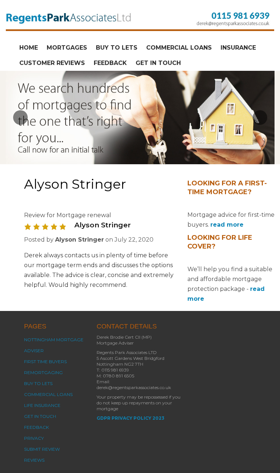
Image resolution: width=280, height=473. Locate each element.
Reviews (34, 460)
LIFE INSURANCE (42, 405)
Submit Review (42, 449)
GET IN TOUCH (158, 62)
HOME (28, 47)
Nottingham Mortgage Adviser (53, 345)
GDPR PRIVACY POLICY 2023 (130, 418)
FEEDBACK (110, 62)
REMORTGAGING (43, 372)
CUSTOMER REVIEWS (52, 62)
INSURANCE (238, 47)
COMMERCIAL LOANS (179, 47)
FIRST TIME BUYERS (45, 361)
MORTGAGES (67, 47)
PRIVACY (34, 438)
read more (227, 224)
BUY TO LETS (116, 47)
